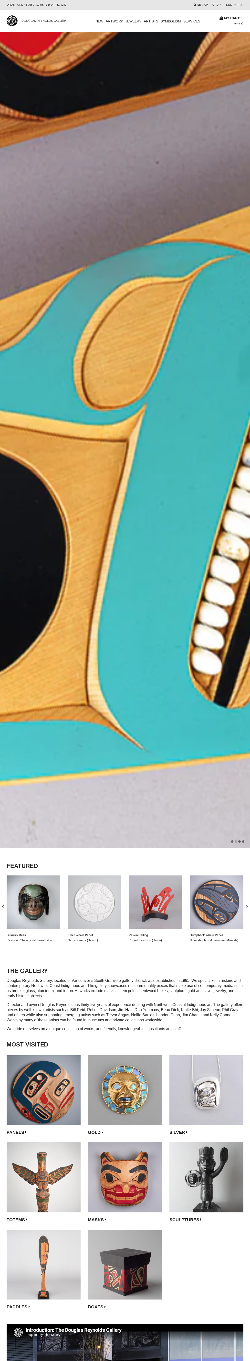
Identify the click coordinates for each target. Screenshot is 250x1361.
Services (191, 21)
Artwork (114, 21)
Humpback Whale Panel (206, 935)
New (99, 21)
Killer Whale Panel (80, 935)
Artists (151, 21)
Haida (157, 940)
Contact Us (234, 4)
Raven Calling (138, 935)
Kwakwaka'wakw (41, 940)
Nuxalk (232, 940)
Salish (92, 940)
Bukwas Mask (16, 935)
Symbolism (171, 21)
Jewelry (133, 21)
